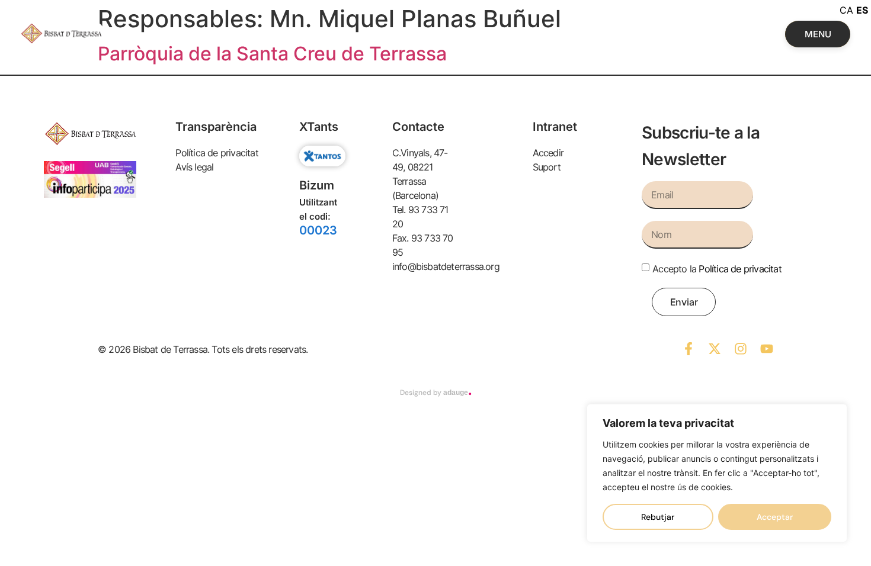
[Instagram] (740, 348)
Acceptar (775, 517)
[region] (717, 473)
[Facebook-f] (688, 348)
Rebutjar (657, 517)
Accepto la (717, 269)
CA (846, 10)
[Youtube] (766, 348)
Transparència (216, 127)
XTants (318, 127)
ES (862, 10)
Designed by (436, 392)
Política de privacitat (740, 269)
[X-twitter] (714, 348)
